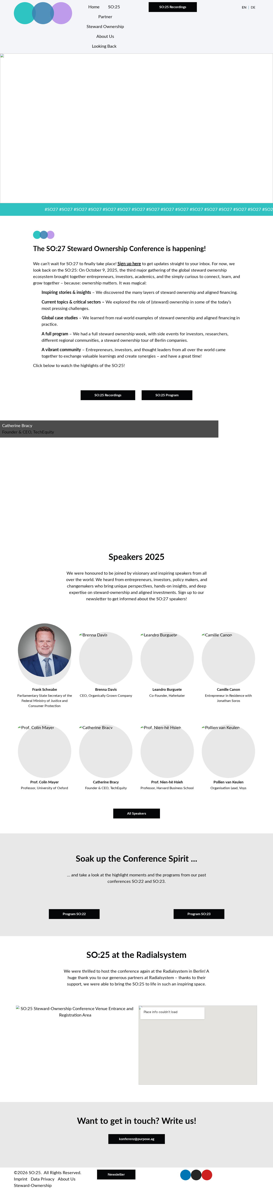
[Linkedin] (185, 1175)
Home (94, 7)
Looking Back (104, 46)
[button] (136, 376)
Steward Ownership (105, 27)
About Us (105, 36)
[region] (136, 128)
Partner (105, 17)
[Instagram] (196, 1175)
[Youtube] (207, 1175)
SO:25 (114, 7)
